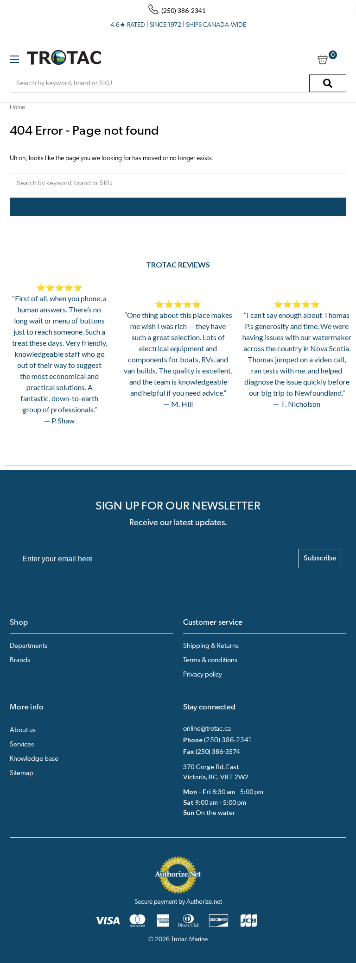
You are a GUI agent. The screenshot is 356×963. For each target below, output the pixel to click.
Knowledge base (34, 759)
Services (22, 744)
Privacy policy (202, 674)
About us (23, 730)
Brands (20, 660)
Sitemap (21, 773)
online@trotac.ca (207, 729)
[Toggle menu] (14, 59)
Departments (28, 646)
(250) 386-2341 (227, 740)
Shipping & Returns (211, 646)
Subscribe (320, 558)
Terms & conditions (210, 660)
